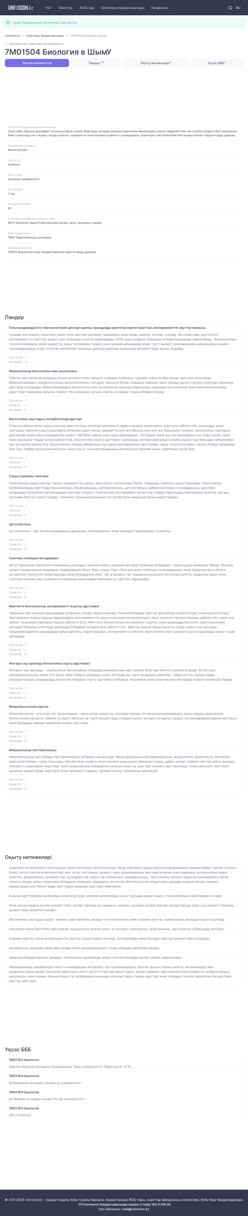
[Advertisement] (121, 96)
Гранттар (65, 8)
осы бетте (69, 22)
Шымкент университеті (23, 179)
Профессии (160, 8)
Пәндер (96, 63)
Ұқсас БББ (216, 63)
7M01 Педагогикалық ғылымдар (30, 237)
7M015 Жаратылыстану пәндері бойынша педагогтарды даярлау (52, 252)
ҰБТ (48, 8)
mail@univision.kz (135, 1209)
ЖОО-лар (86, 8)
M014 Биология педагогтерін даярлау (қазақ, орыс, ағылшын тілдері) (55, 222)
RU (238, 8)
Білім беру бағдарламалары (122, 8)
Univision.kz (12, 35)
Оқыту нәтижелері (155, 63)
